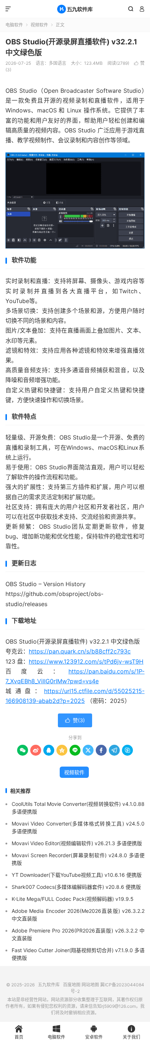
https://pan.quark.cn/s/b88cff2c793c (80, 651)
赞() (75, 720)
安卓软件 (94, 1032)
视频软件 (39, 25)
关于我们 (131, 1032)
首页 (19, 1032)
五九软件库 (75, 9)
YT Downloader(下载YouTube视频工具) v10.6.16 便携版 (77, 875)
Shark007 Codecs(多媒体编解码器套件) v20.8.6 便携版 (76, 887)
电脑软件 (14, 25)
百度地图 (71, 984)
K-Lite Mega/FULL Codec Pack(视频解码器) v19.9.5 (73, 899)
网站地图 (90, 984)
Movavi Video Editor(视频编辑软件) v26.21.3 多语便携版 (77, 843)
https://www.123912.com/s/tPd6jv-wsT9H (86, 661)
